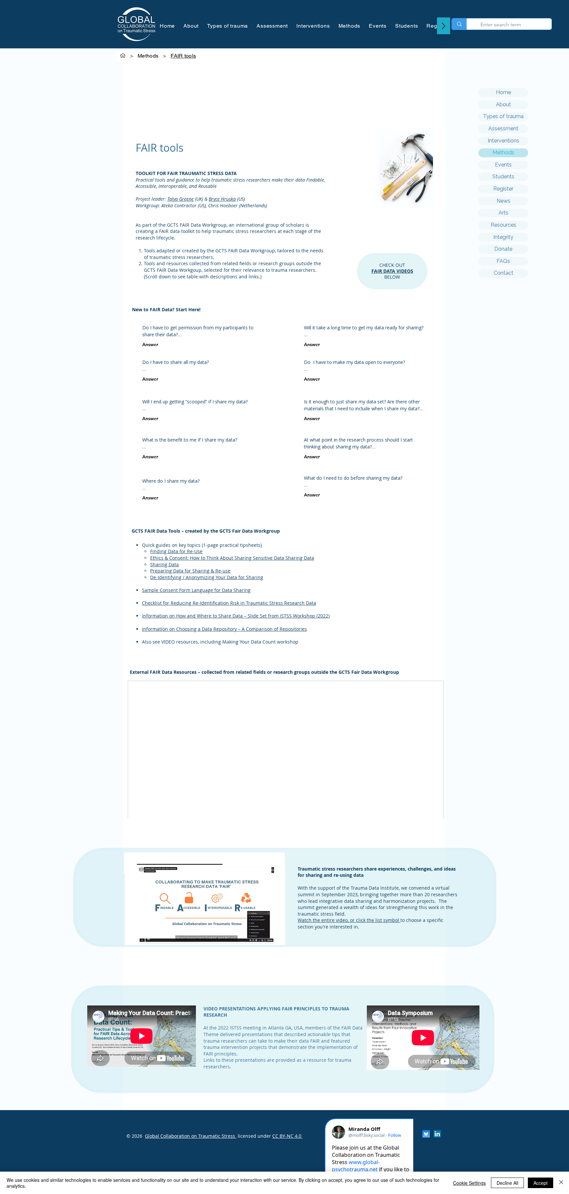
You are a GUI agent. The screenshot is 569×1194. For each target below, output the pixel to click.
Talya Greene (180, 199)
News (503, 201)
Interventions (503, 141)
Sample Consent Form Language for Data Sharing (196, 590)
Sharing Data (164, 564)
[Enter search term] (459, 24)
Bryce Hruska (222, 199)
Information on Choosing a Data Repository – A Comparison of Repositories (224, 629)
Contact (503, 273)
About (503, 104)
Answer (150, 344)
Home (503, 92)
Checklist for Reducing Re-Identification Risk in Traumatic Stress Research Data (229, 603)
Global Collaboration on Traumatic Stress (190, 1136)
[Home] (123, 56)
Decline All (507, 1183)
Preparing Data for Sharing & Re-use (190, 571)
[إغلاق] (561, 1183)
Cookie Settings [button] (469, 1183)
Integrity (503, 237)
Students (503, 176)
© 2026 (134, 1136)
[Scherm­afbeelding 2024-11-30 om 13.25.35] (426, 1133)
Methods (503, 152)
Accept (540, 1183)
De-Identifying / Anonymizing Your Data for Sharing (206, 577)
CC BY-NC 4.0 (287, 1136)
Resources (503, 225)
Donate (503, 249)
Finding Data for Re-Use (176, 551)
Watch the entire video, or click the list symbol (349, 920)
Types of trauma (503, 116)
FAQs (503, 261)
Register (503, 189)
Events (503, 165)
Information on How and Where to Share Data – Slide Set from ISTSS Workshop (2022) (236, 616)
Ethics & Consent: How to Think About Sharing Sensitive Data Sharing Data (232, 558)
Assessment (503, 128)
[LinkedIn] (437, 1133)
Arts (503, 213)
